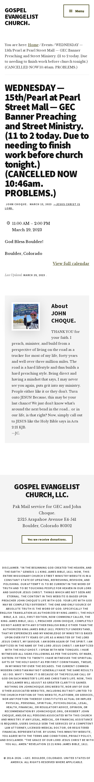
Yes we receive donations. (47, 539)
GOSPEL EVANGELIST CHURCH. (21, 16)
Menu (79, 11)
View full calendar (71, 263)
